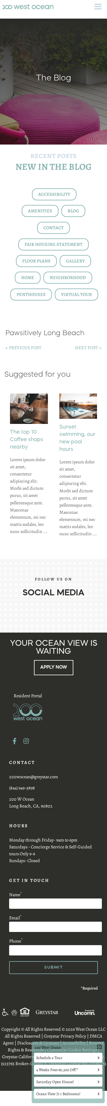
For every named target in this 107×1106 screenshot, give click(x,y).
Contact (53, 228)
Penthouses (31, 294)
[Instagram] (26, 741)
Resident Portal (28, 696)
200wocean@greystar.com (33, 777)
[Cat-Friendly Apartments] (14, 1012)
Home (27, 277)
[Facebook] (14, 741)
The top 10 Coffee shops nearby (26, 440)
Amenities (40, 211)
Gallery (75, 261)
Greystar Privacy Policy (65, 1036)
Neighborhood (68, 277)
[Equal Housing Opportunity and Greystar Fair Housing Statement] (25, 1012)
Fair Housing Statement (53, 244)
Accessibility (54, 194)
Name (15, 895)
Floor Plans (36, 261)
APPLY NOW (53, 667)
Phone (16, 941)
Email (15, 918)
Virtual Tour (76, 294)
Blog (73, 211)
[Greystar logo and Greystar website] (47, 1012)
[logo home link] (28, 6)
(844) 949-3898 (22, 788)
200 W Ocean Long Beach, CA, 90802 (31, 802)
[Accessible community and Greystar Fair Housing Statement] (5, 1012)
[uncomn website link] (85, 1012)
